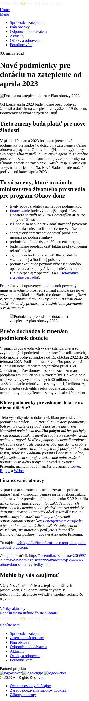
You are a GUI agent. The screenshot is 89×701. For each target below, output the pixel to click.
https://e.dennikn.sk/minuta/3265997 (57, 555)
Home (5, 10)
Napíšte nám (10, 625)
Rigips (5, 471)
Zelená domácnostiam (27, 638)
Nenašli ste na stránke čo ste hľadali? (29, 613)
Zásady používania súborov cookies (38, 690)
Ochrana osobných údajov (30, 686)
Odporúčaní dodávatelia (28, 31)
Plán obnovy (20, 27)
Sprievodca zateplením (27, 23)
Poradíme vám (21, 45)
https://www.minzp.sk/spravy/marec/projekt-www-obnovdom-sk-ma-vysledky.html (41, 562)
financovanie (20, 211)
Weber (19, 471)
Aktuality (17, 36)
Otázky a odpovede (25, 40)
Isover (75, 466)
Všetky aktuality (12, 608)
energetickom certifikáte (64, 521)
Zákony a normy (23, 695)
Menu (4, 14)
